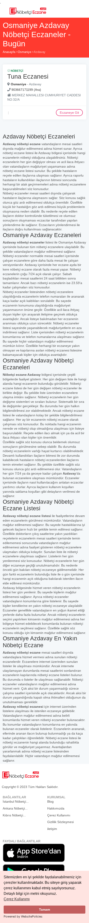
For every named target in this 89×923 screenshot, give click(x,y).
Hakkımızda (55, 808)
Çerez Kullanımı (17, 899)
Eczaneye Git (69, 112)
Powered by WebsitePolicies (23, 916)
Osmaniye (24, 52)
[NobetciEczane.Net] (27, 10)
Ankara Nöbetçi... (15, 808)
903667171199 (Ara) (26, 89)
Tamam (44, 909)
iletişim (52, 829)
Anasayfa (9, 52)
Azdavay (39, 52)
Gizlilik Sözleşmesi (60, 822)
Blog (50, 801)
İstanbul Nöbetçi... (16, 801)
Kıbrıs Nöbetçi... (14, 815)
